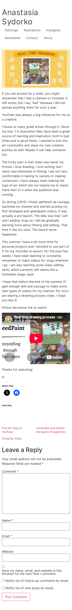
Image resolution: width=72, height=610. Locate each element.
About (48, 38)
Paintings (11, 30)
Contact (32, 38)
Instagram (53, 30)
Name (7, 520)
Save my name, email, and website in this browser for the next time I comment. (32, 572)
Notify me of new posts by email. (29, 588)
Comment (10, 471)
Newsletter (13, 38)
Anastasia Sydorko (20, 17)
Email (7, 536)
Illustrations (32, 30)
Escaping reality (12, 438)
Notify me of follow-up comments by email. (37, 580)
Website (7, 551)
